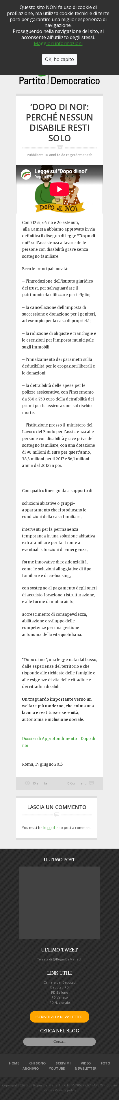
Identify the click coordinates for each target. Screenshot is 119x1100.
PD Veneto (59, 997)
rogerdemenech (79, 155)
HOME (14, 1063)
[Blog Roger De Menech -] (59, 82)
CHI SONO (37, 1063)
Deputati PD (59, 987)
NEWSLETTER (85, 1068)
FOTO (105, 1063)
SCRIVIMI (63, 1063)
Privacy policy (65, 1090)
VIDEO (86, 1063)
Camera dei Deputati (60, 982)
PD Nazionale (59, 1002)
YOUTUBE (57, 1068)
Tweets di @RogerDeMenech (59, 959)
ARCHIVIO (31, 1068)
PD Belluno (59, 992)
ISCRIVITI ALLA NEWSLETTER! (59, 1016)
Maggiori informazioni (58, 43)
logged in (51, 827)
